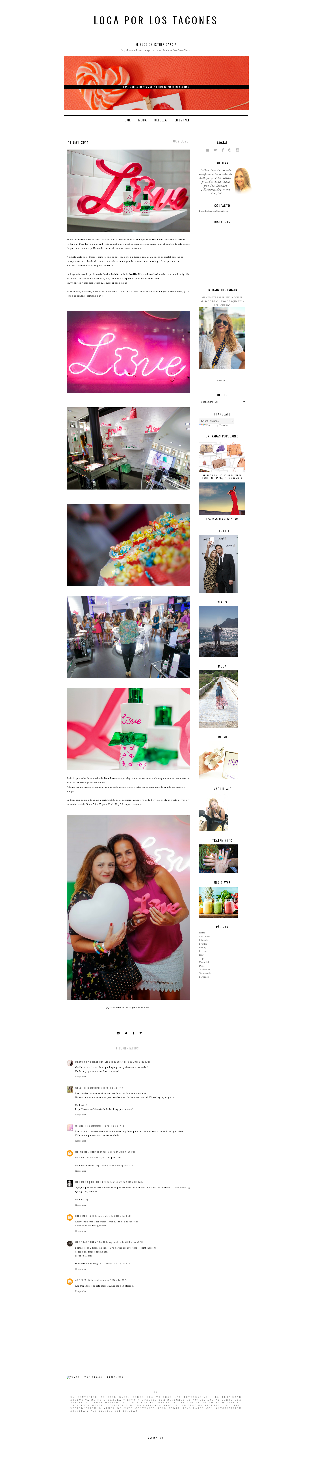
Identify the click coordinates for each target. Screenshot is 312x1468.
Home (126, 120)
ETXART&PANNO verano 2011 (222, 519)
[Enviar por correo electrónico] (119, 1033)
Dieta (202, 966)
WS (162, 1437)
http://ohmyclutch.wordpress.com (114, 1165)
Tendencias (204, 969)
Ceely (79, 1087)
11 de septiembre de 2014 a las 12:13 (104, 1125)
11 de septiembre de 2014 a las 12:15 (116, 1152)
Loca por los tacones (156, 19)
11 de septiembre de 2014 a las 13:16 (111, 1216)
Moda (142, 120)
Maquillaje (204, 962)
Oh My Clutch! (85, 1152)
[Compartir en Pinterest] (141, 1033)
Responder (80, 1076)
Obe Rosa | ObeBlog (89, 1182)
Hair (201, 955)
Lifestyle (182, 120)
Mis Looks (204, 936)
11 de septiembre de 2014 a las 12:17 (123, 1182)
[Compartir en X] (127, 1033)
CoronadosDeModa (88, 1242)
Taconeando (205, 973)
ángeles (81, 1280)
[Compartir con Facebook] (134, 1033)
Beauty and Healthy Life (92, 1061)
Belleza (160, 120)
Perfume (203, 951)
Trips (202, 958)
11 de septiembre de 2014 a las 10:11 (130, 1061)
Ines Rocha (83, 1216)
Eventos (203, 944)
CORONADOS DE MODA (116, 1263)
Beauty (202, 947)
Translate (224, 425)
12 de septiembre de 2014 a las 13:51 (108, 1280)
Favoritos (204, 977)
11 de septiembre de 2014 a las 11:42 (103, 1087)
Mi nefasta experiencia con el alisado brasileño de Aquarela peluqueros (222, 301)
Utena (79, 1125)
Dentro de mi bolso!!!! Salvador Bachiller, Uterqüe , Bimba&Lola (222, 477)
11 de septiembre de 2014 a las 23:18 (123, 1242)
